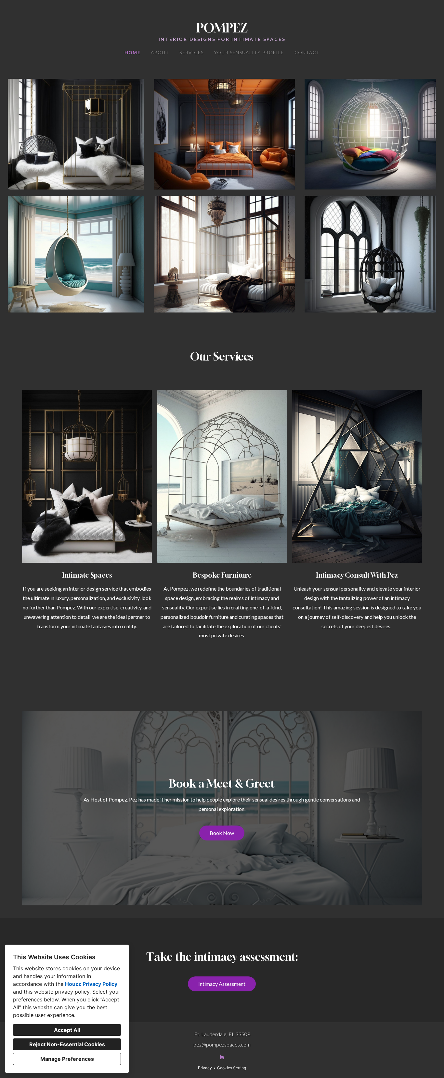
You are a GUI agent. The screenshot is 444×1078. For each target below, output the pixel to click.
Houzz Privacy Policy (91, 984)
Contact (307, 52)
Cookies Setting (231, 1067)
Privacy (205, 1067)
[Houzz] (222, 1057)
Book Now (222, 833)
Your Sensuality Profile (249, 52)
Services (191, 52)
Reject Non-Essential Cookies (67, 1044)
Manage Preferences (67, 1059)
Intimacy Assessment (221, 984)
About (160, 52)
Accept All (67, 1030)
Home (132, 52)
